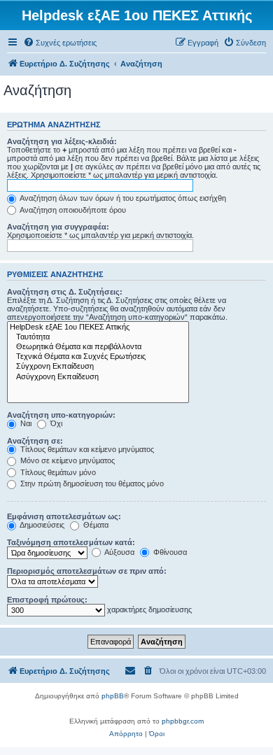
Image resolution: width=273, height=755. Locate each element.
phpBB (113, 696)
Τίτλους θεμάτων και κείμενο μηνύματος (86, 449)
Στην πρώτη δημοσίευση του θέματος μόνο (91, 483)
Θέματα (94, 525)
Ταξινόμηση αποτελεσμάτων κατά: (71, 542)
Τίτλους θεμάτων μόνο (57, 472)
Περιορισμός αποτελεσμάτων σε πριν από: (87, 571)
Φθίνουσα (169, 552)
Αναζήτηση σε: (35, 441)
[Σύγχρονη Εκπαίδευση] (98, 367)
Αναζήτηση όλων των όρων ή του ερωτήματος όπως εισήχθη (122, 198)
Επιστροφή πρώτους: (47, 599)
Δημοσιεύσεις (41, 525)
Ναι (24, 423)
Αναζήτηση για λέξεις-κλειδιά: (62, 141)
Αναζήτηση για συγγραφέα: (58, 227)
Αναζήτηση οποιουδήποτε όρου (72, 210)
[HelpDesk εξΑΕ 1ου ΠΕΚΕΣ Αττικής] (98, 327)
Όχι (55, 423)
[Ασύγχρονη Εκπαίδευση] (98, 377)
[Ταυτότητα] (98, 337)
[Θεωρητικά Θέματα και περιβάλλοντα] (98, 347)
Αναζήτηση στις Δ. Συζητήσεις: (64, 292)
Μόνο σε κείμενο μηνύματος (66, 460)
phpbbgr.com (183, 721)
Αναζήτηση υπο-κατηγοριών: (61, 415)
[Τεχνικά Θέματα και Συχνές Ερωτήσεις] (98, 357)
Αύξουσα (118, 552)
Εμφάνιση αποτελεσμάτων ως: (64, 516)
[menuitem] (60, 42)
